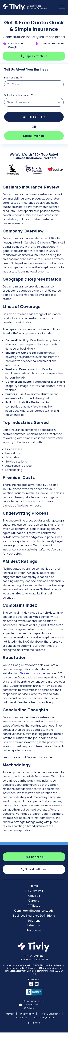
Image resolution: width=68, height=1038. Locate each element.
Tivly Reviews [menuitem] (34, 891)
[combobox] (34, 102)
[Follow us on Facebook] (31, 984)
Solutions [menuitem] (33, 920)
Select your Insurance (24, 94)
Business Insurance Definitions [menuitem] (34, 915)
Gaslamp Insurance (32, 673)
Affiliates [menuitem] (34, 905)
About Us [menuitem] (34, 896)
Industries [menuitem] (34, 925)
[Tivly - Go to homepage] (26, 6)
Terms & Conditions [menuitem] (49, 1013)
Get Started (34, 117)
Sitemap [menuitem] (9, 1013)
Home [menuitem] (34, 886)
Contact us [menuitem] (21, 1017)
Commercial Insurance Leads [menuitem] (34, 910)
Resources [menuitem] (33, 930)
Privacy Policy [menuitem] (27, 1013)
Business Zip (19, 77)
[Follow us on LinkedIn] (37, 984)
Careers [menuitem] (33, 900)
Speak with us (36, 56)
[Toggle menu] (62, 7)
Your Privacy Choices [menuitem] (44, 1017)
